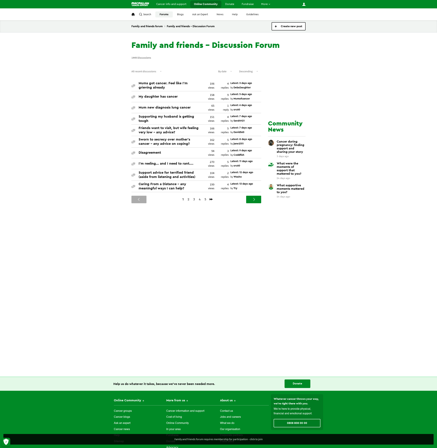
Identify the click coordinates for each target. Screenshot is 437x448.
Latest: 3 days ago (241, 83)
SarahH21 (239, 120)
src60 (237, 109)
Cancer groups (123, 411)
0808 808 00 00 (297, 423)
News (220, 14)
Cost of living (174, 417)
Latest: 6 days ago (241, 105)
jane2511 (239, 143)
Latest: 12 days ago (241, 172)
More (264, 4)
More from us (176, 400)
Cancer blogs (122, 417)
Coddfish (239, 155)
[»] (211, 199)
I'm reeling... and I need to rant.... (166, 163)
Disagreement (150, 152)
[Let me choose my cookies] (6, 442)
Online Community (206, 4)
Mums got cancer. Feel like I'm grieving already (163, 85)
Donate (229, 4)
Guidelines (252, 14)
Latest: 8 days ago (241, 139)
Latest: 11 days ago (241, 161)
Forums (164, 14)
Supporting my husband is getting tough (166, 119)
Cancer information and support (185, 411)
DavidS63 (239, 132)
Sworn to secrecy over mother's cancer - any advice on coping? (164, 141)
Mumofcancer (242, 98)
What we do (227, 423)
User (304, 4)
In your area (173, 429)
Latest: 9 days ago (241, 150)
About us (227, 400)
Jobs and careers (230, 417)
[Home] (140, 4)
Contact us (226, 411)
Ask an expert (122, 423)
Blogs (180, 14)
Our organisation (230, 429)
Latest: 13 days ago (241, 184)
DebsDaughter (242, 87)
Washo (238, 177)
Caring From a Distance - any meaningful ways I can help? (162, 186)
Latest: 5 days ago (241, 94)
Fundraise (248, 4)
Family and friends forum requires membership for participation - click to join (218, 439)
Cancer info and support (171, 4)
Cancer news (122, 429)
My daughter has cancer (158, 96)
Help (235, 14)
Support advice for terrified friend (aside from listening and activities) (167, 175)
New (289, 26)
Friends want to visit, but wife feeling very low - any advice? (169, 130)
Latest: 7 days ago (241, 116)
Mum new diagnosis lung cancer (165, 107)
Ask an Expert (200, 14)
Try (235, 188)
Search (147, 14)
